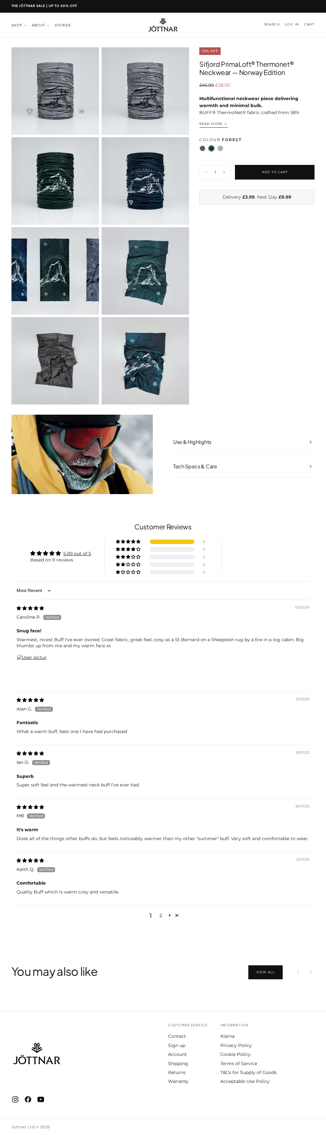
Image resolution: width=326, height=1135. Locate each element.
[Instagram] (15, 1099)
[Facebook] (28, 1099)
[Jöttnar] (36, 1053)
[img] (30, 608)
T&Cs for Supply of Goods (248, 1072)
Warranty (178, 1081)
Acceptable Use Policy (245, 1081)
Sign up (176, 1045)
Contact (177, 1036)
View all (265, 972)
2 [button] (160, 915)
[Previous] (298, 972)
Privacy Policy (236, 1045)
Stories (63, 25)
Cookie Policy (235, 1054)
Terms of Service (238, 1063)
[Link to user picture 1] (32, 669)
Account (177, 1054)
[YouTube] (41, 1099)
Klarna (227, 1036)
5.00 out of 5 (77, 553)
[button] (272, 24)
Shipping (178, 1063)
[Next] (311, 972)
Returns (177, 1072)
